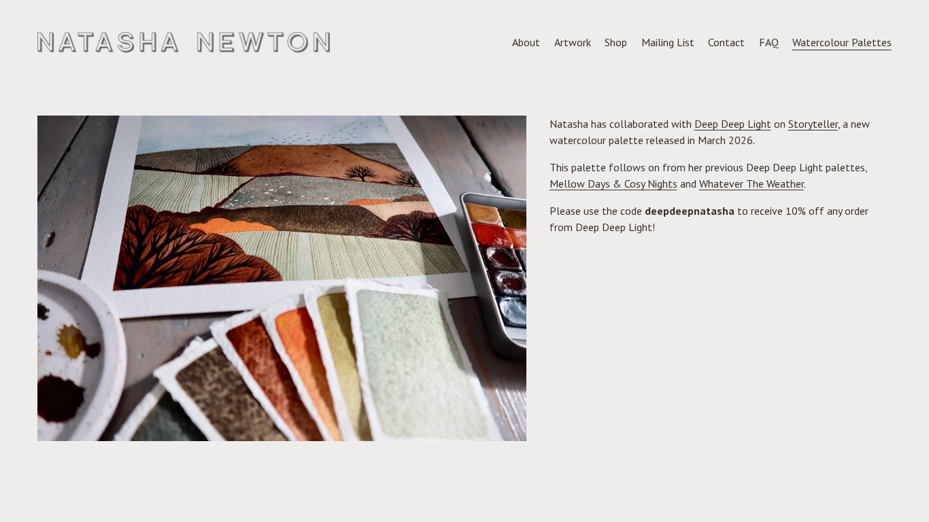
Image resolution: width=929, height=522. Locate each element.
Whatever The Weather (751, 183)
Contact (726, 42)
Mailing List (667, 42)
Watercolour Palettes (842, 42)
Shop (616, 42)
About (526, 42)
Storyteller (813, 123)
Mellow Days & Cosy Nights (613, 183)
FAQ (769, 42)
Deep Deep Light (732, 123)
